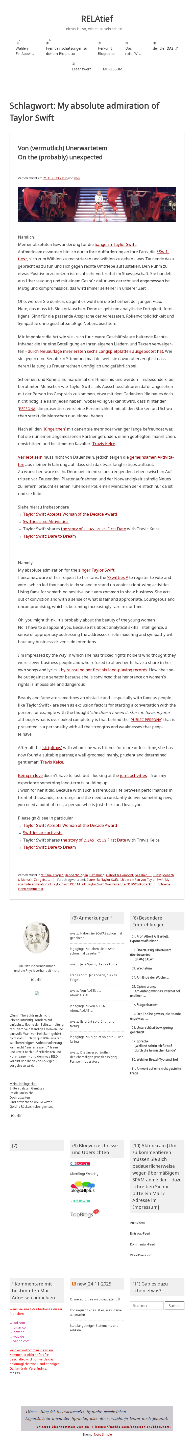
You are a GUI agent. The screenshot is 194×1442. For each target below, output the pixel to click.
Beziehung (97, 875)
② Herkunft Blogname (106, 48)
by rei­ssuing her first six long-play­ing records (104, 670)
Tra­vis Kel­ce (103, 443)
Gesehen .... (143, 875)
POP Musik (78, 884)
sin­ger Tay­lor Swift (96, 570)
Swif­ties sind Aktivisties (45, 521)
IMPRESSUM (112, 69)
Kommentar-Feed (142, 1244)
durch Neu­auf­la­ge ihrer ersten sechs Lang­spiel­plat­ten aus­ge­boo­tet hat (95, 351)
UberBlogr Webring (84, 1174)
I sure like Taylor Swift (102, 880)
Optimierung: (155, 991)
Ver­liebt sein (30, 457)
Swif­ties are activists (42, 832)
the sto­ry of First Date (93, 529)
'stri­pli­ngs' (52, 747)
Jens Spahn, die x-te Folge (98, 964)
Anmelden (137, 1222)
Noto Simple (103, 1434)
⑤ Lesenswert (81, 66)
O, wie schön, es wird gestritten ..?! (95, 1299)
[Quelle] (36, 980)
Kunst (157, 875)
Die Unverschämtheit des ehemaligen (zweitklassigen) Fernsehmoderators (93, 1057)
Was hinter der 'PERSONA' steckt (128, 884)
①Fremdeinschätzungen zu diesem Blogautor (66, 47)
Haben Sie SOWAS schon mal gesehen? (92, 951)
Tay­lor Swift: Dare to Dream (49, 536)
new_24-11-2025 (94, 1284)
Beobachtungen (76, 875)
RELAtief (97, 18)
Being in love (30, 775)
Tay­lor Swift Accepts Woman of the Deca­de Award (70, 514)
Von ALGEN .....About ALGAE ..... (85, 992)
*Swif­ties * (117, 577)
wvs (77, 178)
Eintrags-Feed (140, 1233)
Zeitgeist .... (42, 880)
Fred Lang (77, 975)
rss (12, 1373)
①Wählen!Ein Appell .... (25, 47)
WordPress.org (141, 1255)
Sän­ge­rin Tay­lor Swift (115, 244)
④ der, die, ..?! (166, 48)
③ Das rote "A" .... (133, 48)
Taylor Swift (95, 884)
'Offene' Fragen (52, 875)
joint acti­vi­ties (133, 775)
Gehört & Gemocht (119, 875)
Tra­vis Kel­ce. (52, 762)
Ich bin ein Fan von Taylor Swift (141, 880)
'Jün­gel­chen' (54, 429)
